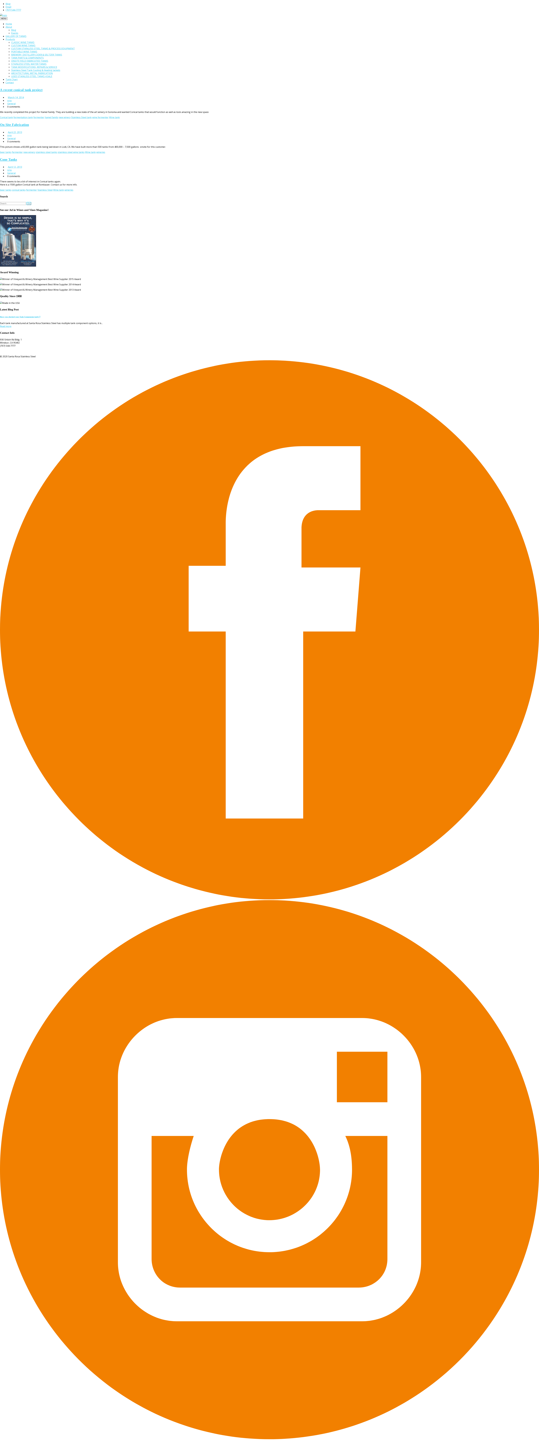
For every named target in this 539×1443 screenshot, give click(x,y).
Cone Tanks (8, 160)
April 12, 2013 (15, 166)
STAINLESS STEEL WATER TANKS (28, 64)
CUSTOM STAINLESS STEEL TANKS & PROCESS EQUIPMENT (43, 48)
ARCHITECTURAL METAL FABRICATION (32, 73)
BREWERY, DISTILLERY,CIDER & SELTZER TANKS (36, 54)
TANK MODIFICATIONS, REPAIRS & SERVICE (34, 67)
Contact (10, 82)
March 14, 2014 (16, 97)
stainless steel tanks (46, 152)
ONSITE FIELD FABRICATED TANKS (29, 60)
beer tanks (5, 152)
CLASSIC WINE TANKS (22, 42)
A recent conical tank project (21, 90)
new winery (65, 117)
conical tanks (19, 190)
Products (10, 39)
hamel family (51, 117)
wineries (100, 152)
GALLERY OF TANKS (16, 36)
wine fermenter (100, 117)
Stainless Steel (45, 190)
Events (14, 33)
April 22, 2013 (15, 132)
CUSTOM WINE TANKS (23, 45)
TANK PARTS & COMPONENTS (27, 57)
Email (8, 6)
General (11, 103)
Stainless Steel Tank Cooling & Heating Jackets (35, 70)
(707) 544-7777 (13, 10)
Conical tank (6, 117)
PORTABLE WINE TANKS (24, 51)
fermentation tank (23, 117)
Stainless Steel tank (81, 117)
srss (9, 100)
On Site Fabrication (14, 125)
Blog (8, 3)
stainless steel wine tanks (71, 152)
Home (9, 23)
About (9, 27)
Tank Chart (12, 79)
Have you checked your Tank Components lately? (20, 317)
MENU (3, 19)
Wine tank (114, 117)
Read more (5, 326)
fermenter (38, 117)
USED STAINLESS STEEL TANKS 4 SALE (31, 76)
